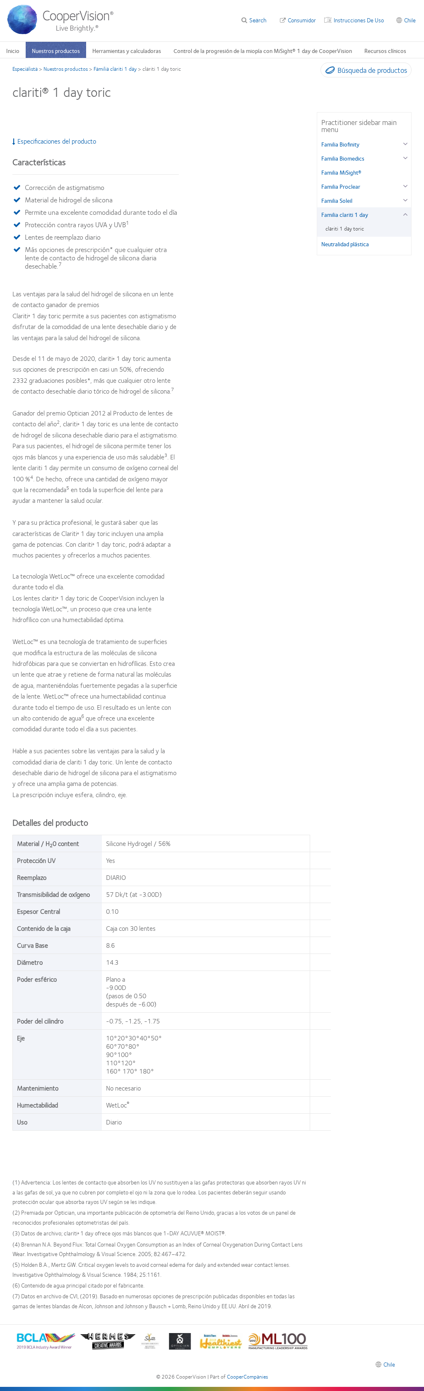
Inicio (12, 50)
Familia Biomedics (342, 158)
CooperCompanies (247, 1376)
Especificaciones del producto (56, 141)
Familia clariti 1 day (115, 69)
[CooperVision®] (64, 32)
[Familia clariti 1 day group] (405, 213)
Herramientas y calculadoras (126, 50)
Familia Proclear (340, 186)
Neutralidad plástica (345, 243)
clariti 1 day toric (344, 228)
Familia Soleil (336, 200)
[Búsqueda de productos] (328, 71)
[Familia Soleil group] (405, 199)
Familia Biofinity (340, 144)
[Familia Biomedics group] (405, 157)
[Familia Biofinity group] (405, 143)
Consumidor (302, 19)
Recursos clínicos (385, 50)
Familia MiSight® (341, 172)
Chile (410, 19)
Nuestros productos (56, 50)
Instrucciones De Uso (359, 19)
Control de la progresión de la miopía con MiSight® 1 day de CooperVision (262, 50)
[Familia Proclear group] (405, 185)
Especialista (25, 69)
